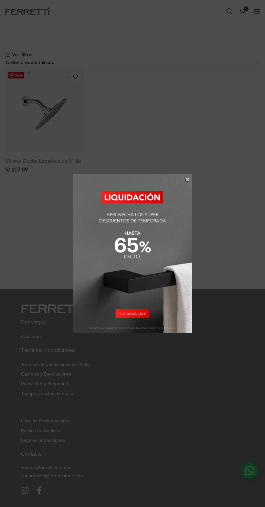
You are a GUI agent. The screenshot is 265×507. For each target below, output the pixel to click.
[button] (187, 179)
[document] (132, 253)
